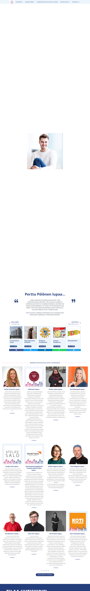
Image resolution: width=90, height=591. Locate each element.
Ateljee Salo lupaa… (12, 466)
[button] (16, 350)
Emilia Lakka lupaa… (56, 389)
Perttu (27, 313)
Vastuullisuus (64, 2)
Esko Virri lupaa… (34, 534)
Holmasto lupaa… (34, 389)
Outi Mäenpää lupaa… (77, 389)
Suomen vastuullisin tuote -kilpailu (47, 2)
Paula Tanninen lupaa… (12, 389)
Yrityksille (75, 2)
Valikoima (19, 2)
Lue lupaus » (12, 413)
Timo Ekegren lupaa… (77, 466)
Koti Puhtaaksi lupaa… (78, 534)
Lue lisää (13, 346)
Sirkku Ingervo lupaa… (56, 466)
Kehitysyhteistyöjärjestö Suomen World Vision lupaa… (34, 468)
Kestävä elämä (29, 2)
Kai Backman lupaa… (12, 534)
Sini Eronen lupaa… (56, 534)
